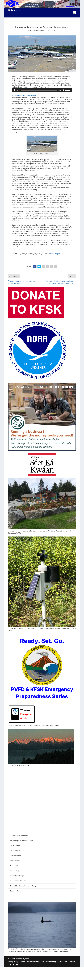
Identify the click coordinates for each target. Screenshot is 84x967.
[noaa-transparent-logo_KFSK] (37, 379)
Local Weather (15, 846)
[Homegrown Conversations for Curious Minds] (42, 529)
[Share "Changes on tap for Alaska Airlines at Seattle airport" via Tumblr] (47, 267)
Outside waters (15, 856)
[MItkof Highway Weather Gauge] (42, 626)
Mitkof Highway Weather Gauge (21, 841)
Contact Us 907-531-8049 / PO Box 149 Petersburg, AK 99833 (41, 962)
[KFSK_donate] (36, 317)
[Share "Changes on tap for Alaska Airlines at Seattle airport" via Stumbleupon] (55, 267)
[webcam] (41, 763)
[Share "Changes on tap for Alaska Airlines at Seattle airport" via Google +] (43, 267)
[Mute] (63, 90)
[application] (42, 90)
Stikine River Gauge (17, 876)
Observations (15, 861)
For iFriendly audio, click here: (24, 95)
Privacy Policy (13, 962)
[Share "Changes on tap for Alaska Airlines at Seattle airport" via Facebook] (35, 267)
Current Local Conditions (19, 836)
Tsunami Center (16, 891)
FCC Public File (70, 962)
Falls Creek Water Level (18, 881)
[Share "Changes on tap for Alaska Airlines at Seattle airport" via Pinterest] (51, 267)
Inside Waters (15, 851)
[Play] (15, 90)
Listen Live (14, 10)
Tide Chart (14, 866)
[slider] (68, 90)
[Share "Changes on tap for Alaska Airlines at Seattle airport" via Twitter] (39, 267)
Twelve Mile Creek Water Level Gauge (23, 886)
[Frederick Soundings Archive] (42, 947)
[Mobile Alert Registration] (21, 723)
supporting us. (55, 254)
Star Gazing (14, 871)
